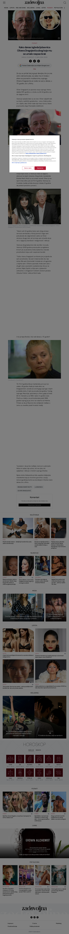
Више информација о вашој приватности (36, 153)
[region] (34, 154)
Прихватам (40, 168)
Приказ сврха (28, 168)
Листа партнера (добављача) (19, 162)
